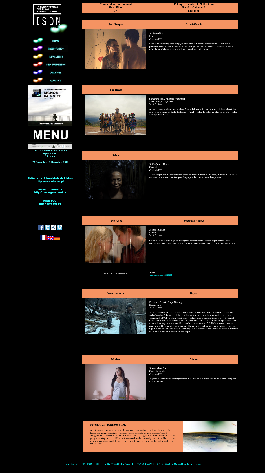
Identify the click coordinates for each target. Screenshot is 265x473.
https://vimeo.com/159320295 (161, 275)
